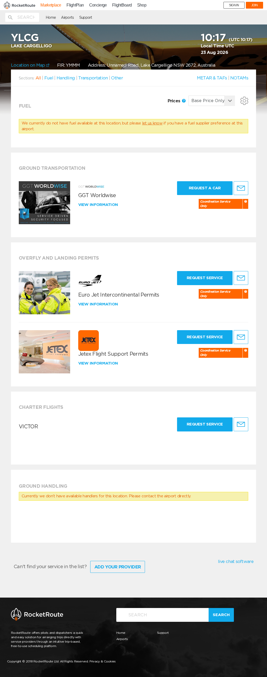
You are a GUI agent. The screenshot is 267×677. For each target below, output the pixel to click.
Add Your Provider (117, 566)
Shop (141, 5)
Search (221, 614)
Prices (174, 100)
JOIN (254, 5)
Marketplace (50, 5)
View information (98, 204)
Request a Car (205, 188)
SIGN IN (234, 5)
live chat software (235, 561)
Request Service (205, 277)
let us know (152, 123)
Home (51, 17)
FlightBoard (122, 5)
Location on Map (28, 65)
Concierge (98, 5)
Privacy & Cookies (102, 661)
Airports (67, 17)
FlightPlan (75, 5)
